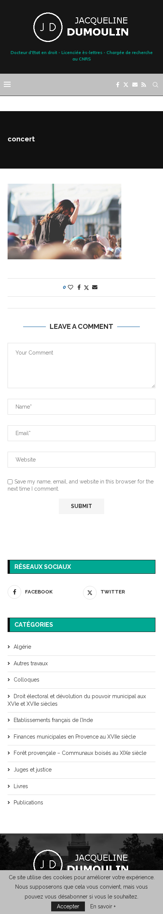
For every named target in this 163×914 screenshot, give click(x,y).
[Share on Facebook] (79, 287)
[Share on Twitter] (86, 287)
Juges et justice (33, 770)
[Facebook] (117, 85)
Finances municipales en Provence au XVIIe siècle (75, 737)
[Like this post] (70, 287)
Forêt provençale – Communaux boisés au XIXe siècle (80, 753)
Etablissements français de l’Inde (53, 720)
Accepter (68, 906)
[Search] (155, 85)
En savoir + (103, 906)
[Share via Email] (94, 287)
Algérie (22, 647)
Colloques (26, 680)
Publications (28, 802)
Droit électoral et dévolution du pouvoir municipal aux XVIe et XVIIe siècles (77, 700)
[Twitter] (126, 85)
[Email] (135, 85)
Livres (21, 786)
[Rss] (143, 85)
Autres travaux (31, 663)
